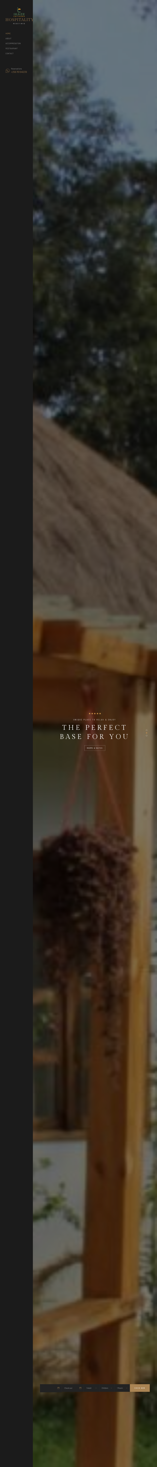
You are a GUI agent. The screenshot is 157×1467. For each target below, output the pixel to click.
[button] (146, 730)
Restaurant (12, 48)
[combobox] (91, 1388)
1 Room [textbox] (120, 1388)
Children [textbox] (105, 1388)
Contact (10, 53)
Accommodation (13, 43)
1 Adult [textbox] (89, 1388)
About (9, 38)
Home (8, 33)
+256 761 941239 (19, 71)
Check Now (139, 1388)
